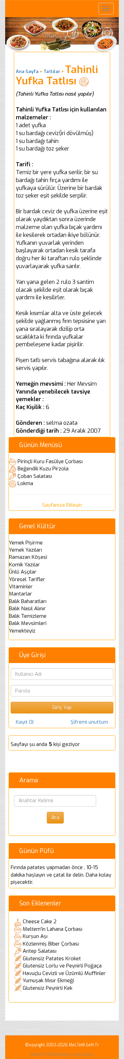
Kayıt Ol (25, 722)
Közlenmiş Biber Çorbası (51, 943)
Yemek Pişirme (26, 542)
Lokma (25, 483)
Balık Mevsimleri (27, 623)
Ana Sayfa (27, 71)
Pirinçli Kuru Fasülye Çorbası (50, 461)
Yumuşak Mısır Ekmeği (48, 980)
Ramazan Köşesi (28, 557)
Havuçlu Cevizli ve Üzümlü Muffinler (64, 973)
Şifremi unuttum (89, 722)
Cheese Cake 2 (39, 921)
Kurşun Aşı (35, 936)
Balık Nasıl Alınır (27, 608)
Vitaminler (21, 586)
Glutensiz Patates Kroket (52, 958)
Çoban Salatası (35, 476)
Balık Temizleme (27, 616)
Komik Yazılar (24, 564)
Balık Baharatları (27, 601)
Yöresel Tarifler (27, 579)
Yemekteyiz (22, 630)
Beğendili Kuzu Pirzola (43, 468)
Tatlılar (51, 71)
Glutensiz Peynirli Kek (47, 988)
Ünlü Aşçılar (23, 571)
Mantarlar (20, 593)
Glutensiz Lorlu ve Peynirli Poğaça (62, 965)
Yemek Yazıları (25, 549)
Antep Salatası (39, 951)
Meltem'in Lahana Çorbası (52, 929)
